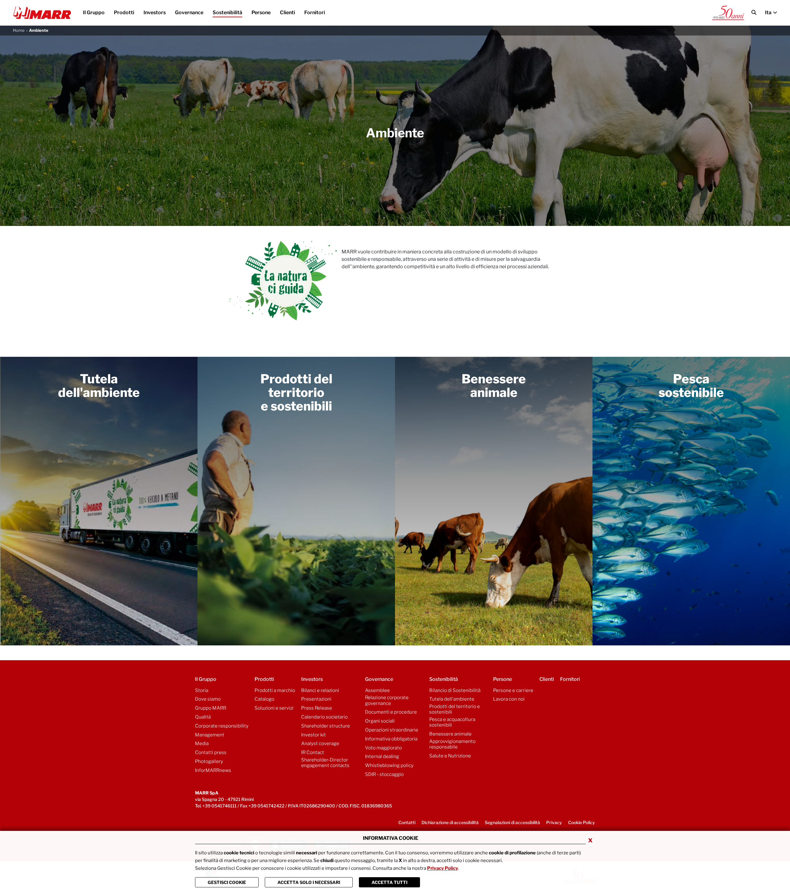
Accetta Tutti (389, 882)
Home (19, 30)
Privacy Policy (442, 868)
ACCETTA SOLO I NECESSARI (308, 882)
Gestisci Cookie (227, 882)
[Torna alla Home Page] (42, 12)
